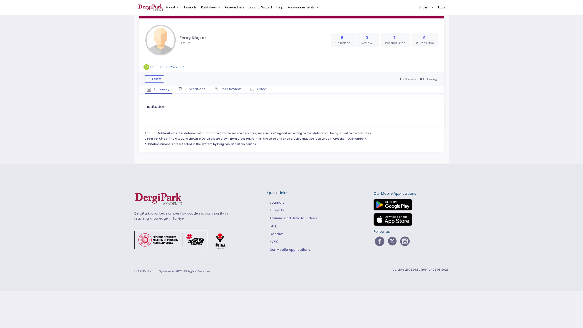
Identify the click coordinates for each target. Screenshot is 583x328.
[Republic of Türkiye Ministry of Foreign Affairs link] (182, 239)
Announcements (301, 7)
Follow (156, 79)
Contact (276, 234)
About (170, 7)
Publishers (209, 7)
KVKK (273, 241)
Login (442, 7)
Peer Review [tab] (230, 89)
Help (279, 7)
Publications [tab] (194, 89)
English (424, 7)
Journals (190, 7)
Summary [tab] (161, 89)
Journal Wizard (260, 7)
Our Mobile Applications (289, 249)
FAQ (272, 226)
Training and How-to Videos (293, 218)
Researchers (234, 7)
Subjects (276, 210)
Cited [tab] (261, 89)
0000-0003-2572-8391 (168, 67)
